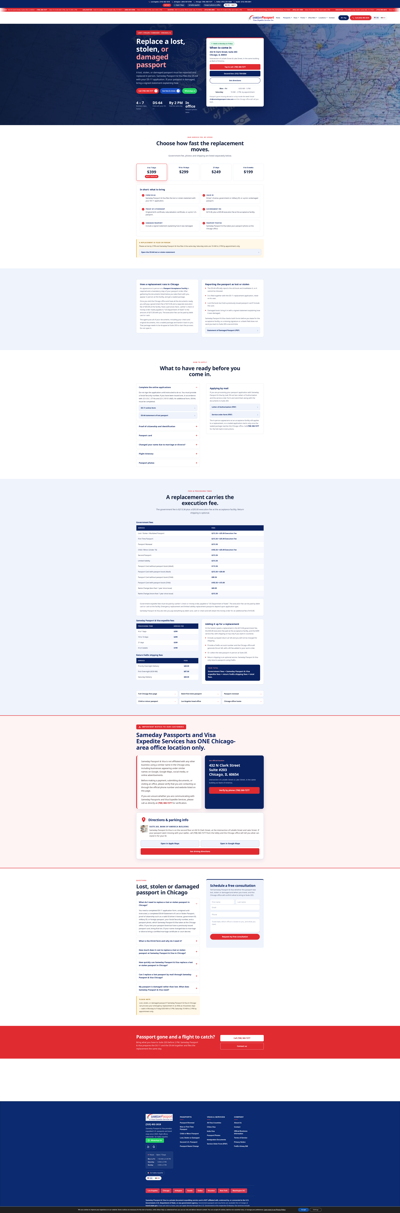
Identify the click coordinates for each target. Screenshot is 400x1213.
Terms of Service (240, 1138)
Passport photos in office (212, 5)
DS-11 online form (148, 408)
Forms (303, 18)
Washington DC (239, 1191)
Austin (189, 1191)
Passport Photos (213, 1135)
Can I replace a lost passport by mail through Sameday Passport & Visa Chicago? (165, 976)
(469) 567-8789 (186, 2)
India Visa (211, 1131)
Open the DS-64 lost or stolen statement (158, 252)
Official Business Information (240, 1132)
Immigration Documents (216, 1140)
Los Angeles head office (191, 701)
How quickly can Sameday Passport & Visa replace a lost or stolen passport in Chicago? (166, 964)
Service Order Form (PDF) (217, 1144)
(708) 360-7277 (207, 2)
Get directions (235, 80)
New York (223, 1191)
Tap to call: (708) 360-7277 (235, 67)
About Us (238, 1123)
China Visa (211, 1127)
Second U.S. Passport (188, 1142)
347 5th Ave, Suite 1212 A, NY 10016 (304, 10)
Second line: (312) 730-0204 (235, 73)
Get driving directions (200, 851)
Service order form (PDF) (222, 414)
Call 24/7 (167, 5)
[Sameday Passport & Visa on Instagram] (148, 1146)
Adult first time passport (191, 694)
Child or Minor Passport (189, 1134)
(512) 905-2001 (246, 2)
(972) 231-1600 (226, 2)
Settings (315, 1210)
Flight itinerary (146, 453)
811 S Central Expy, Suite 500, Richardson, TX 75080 (139, 10)
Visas (295, 18)
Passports (286, 18)
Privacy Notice (240, 1142)
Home (278, 18)
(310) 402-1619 (164, 2)
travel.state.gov (152, 1206)
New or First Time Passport (187, 1128)
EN (228, 5)
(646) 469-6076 (324, 10)
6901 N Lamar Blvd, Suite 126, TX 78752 (55, 10)
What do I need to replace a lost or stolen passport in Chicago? (164, 904)
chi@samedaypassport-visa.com (222, 99)
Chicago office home (232, 701)
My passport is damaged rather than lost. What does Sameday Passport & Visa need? (164, 988)
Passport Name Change (189, 1146)
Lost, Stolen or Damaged (189, 1138)
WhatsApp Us (156, 1140)
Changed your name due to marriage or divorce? (162, 444)
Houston (211, 1191)
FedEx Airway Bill (241, 1146)
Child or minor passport (148, 701)
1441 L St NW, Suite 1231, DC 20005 (386, 10)
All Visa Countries (214, 1123)
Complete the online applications (155, 387)
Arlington (178, 1191)
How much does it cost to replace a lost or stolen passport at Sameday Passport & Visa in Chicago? (162, 951)
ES (235, 5)
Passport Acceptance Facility (175, 288)
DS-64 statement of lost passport (154, 415)
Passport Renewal (187, 1123)
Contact (332, 18)
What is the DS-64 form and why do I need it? (160, 941)
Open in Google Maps (230, 843)
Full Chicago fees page (147, 694)
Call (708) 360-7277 (148, 91)
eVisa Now (312, 18)
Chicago (166, 1191)
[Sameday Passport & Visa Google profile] (153, 1146)
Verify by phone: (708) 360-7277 (234, 790)
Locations (322, 18)
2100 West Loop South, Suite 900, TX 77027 (226, 10)
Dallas (200, 1191)
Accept (303, 1210)
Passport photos (146, 462)
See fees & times (170, 91)
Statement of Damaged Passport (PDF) (223, 330)
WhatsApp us (190, 91)
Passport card (145, 435)
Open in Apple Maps (170, 843)
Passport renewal (231, 694)
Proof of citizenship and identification (157, 426)
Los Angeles (153, 1191)
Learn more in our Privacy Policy (274, 1210)
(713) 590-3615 (248, 10)
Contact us (242, 1046)
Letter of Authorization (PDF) (224, 407)
